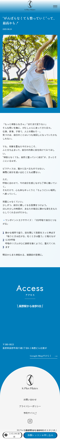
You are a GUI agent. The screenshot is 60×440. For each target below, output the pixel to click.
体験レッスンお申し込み (40, 435)
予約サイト (28, 412)
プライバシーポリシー (30, 406)
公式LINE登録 (14, 435)
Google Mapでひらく (41, 355)
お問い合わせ (30, 399)
